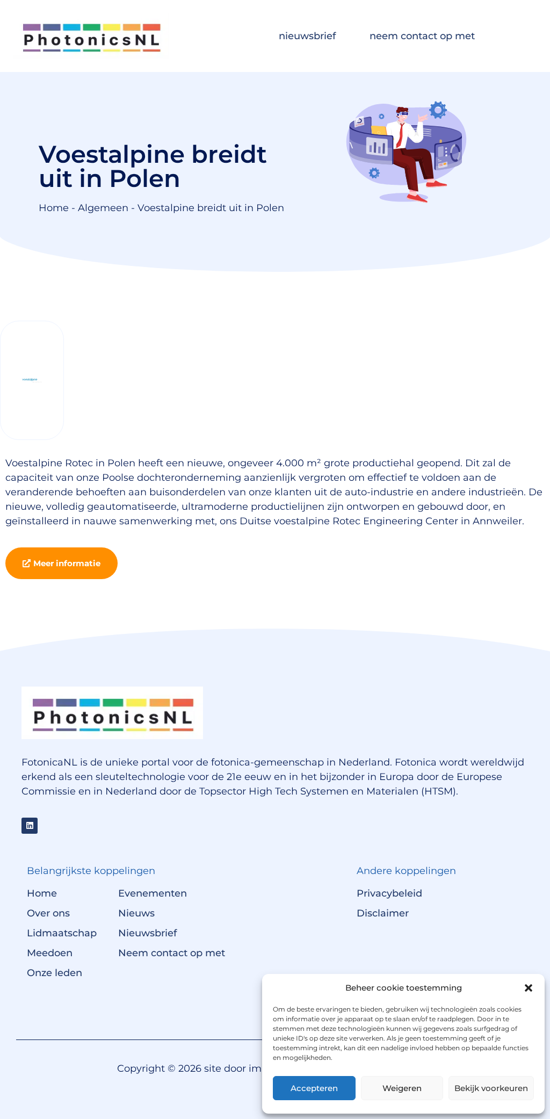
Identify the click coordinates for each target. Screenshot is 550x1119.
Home (54, 208)
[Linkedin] (29, 826)
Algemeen (103, 208)
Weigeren (402, 1088)
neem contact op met (422, 36)
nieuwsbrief (307, 36)
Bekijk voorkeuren (491, 1088)
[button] (528, 988)
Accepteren (314, 1088)
